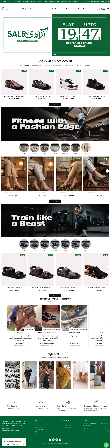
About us (37, 423)
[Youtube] (56, 439)
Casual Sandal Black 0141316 (13, 287)
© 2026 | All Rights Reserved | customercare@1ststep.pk (55, 443)
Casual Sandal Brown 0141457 (96, 96)
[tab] (54, 54)
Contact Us (65, 423)
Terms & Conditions (40, 429)
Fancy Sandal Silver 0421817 (41, 193)
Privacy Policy (39, 427)
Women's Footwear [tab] (37, 65)
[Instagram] (53, 439)
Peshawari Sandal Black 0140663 (96, 287)
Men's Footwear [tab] (24, 65)
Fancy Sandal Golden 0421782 (68, 193)
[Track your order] (102, 9)
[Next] (107, 83)
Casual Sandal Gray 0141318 (41, 96)
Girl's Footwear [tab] (69, 65)
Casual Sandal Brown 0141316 (41, 287)
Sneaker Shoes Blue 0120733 (68, 96)
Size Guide (37, 431)
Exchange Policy (66, 425)
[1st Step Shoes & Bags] (55, 35)
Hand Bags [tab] (87, 65)
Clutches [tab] (78, 65)
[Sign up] (106, 428)
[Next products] (107, 171)
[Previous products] (3, 171)
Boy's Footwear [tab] (57, 65)
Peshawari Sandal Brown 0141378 (14, 96)
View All (55, 104)
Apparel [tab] (47, 65)
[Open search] (99, 9)
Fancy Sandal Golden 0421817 (13, 193)
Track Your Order (66, 427)
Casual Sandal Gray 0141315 (68, 287)
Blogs (36, 433)
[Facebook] (50, 439)
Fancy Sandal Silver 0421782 (96, 193)
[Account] (105, 9)
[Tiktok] (60, 439)
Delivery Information (40, 425)
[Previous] (2, 83)
